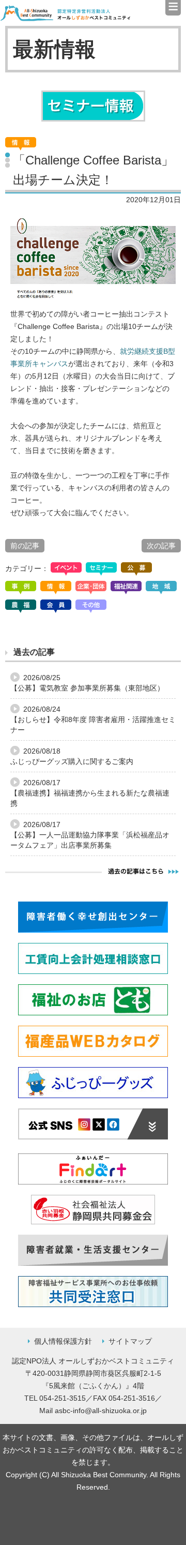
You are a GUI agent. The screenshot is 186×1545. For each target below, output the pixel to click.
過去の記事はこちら (143, 871)
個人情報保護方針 (63, 1341)
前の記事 (24, 546)
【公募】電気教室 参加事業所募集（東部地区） (87, 688)
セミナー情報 (93, 106)
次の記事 (161, 546)
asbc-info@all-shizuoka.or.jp (101, 1410)
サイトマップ (130, 1341)
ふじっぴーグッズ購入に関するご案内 (71, 761)
